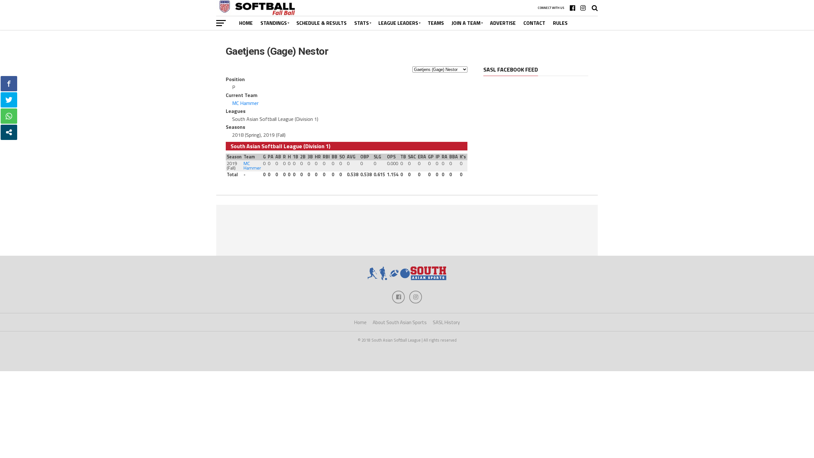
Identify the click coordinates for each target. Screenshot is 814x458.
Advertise (503, 23)
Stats (361, 23)
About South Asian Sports (400, 322)
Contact (534, 23)
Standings (273, 23)
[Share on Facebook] (9, 83)
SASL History (446, 322)
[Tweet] (9, 100)
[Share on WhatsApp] (9, 116)
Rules (560, 23)
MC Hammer (245, 103)
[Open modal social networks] (9, 132)
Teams (436, 23)
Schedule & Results (321, 23)
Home (246, 23)
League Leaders (398, 23)
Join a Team (466, 23)
